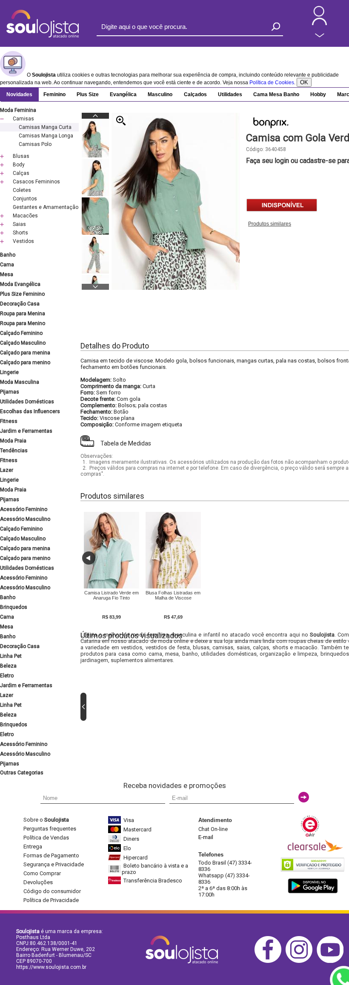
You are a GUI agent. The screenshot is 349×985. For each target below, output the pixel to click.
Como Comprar (42, 873)
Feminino (54, 94)
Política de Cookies (271, 83)
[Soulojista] (42, 36)
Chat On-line (213, 829)
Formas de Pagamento (51, 855)
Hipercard (135, 857)
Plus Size (88, 94)
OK (304, 82)
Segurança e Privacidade (53, 864)
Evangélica (123, 94)
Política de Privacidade (51, 900)
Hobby (318, 94)
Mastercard (137, 829)
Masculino (160, 94)
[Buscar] (276, 27)
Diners (131, 839)
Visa (128, 820)
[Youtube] (332, 961)
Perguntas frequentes (49, 828)
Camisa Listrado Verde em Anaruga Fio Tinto (111, 595)
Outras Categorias (21, 773)
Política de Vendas (46, 837)
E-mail (205, 837)
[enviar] (303, 797)
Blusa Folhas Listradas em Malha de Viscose (173, 595)
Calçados (195, 94)
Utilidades (230, 94)
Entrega (32, 846)
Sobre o (46, 820)
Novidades (19, 94)
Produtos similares (269, 224)
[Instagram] (301, 961)
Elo (127, 848)
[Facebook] (270, 961)
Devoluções (38, 882)
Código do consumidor (52, 891)
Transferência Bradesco (152, 880)
